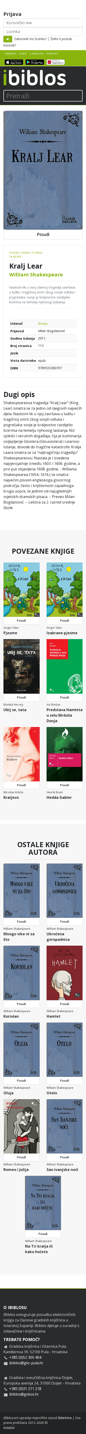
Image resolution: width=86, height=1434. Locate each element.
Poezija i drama (19, 252)
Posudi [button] (43, 234)
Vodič (23, 53)
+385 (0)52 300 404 (25, 1357)
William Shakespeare (36, 274)
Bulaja (42, 323)
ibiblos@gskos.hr (24, 1394)
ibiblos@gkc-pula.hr (26, 1362)
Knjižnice (11, 53)
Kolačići (9, 1427)
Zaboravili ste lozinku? (30, 39)
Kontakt (52, 53)
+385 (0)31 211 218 (25, 1388)
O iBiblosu (36, 53)
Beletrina (65, 1418)
